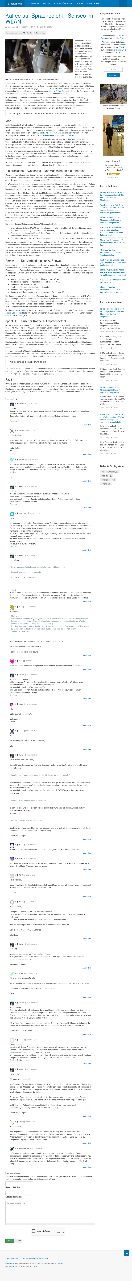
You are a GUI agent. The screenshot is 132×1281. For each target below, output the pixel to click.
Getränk (29, 33)
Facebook (105, 38)
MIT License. (59, 1263)
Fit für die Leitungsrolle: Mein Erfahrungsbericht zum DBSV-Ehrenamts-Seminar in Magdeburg (112, 312)
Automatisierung (11, 33)
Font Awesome (10, 1266)
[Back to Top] (126, 1253)
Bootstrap (8, 1263)
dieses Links (121, 49)
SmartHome (93, 3)
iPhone (104, 483)
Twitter (123, 38)
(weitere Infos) (113, 177)
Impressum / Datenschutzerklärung (35, 1258)
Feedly (123, 44)
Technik (79, 3)
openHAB (22, 33)
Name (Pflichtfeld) (13, 1187)
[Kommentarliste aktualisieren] (17, 399)
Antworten (86, 424)
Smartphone (106, 479)
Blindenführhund (63, 3)
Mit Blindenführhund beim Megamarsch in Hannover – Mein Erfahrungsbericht (111, 390)
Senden (9, 1241)
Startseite (33, 3)
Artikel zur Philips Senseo (57, 91)
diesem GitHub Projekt (14, 312)
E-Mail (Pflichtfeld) (13, 1196)
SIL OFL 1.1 (34, 1266)
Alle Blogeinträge (13, 1258)
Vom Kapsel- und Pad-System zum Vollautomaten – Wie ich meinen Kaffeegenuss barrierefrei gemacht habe (112, 418)
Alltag (46, 3)
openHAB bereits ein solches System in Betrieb (55, 135)
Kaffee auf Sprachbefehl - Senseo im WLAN (49, 18)
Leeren (18, 1241)
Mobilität (104, 475)
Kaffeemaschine (39, 33)
